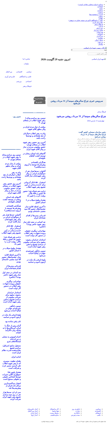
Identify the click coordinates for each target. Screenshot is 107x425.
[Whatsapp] (10, 411)
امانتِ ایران (16, 357)
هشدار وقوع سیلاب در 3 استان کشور (35, 201)
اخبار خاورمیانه (32, 409)
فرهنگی (98, 413)
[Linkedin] (3, 411)
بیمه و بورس (75, 415)
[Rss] (14, 64)
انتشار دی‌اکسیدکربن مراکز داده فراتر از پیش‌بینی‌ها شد (12, 385)
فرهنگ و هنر (101, 112)
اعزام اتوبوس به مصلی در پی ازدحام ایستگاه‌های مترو (11, 339)
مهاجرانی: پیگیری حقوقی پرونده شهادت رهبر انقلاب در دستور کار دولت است (34, 233)
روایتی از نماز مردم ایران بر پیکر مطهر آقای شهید (34, 128)
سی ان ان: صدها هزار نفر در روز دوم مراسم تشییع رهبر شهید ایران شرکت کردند (12, 395)
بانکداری (77, 413)
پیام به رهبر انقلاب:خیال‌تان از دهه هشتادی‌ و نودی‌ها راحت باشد (34, 135)
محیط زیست (54, 413)
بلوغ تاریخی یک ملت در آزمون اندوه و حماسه (36, 261)
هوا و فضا (55, 411)
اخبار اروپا (34, 415)
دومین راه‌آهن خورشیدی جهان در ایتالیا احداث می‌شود (35, 253)
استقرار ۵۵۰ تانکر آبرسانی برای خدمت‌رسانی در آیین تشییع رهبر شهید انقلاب (34, 184)
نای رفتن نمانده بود (13, 321)
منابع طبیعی (54, 415)
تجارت (77, 411)
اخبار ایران (34, 413)
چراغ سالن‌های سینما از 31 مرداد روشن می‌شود (81, 116)
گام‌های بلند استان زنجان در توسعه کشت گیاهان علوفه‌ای (34, 155)
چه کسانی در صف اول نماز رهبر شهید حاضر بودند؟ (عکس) (34, 224)
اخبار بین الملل (33, 411)
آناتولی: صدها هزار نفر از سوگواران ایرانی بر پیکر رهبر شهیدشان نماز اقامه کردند (35, 174)
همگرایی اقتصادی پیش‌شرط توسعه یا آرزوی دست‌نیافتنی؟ (34, 164)
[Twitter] (14, 59)
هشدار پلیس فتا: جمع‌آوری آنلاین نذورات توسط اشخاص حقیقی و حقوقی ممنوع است (11, 375)
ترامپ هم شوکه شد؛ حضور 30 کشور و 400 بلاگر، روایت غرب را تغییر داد (34, 193)
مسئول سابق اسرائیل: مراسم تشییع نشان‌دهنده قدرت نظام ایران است (11, 349)
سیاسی (98, 409)
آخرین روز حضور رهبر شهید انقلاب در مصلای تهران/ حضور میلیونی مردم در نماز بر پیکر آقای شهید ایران (34, 145)
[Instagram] (9, 59)
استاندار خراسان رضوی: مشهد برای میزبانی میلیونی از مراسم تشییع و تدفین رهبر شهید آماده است (34, 243)
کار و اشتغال (54, 409)
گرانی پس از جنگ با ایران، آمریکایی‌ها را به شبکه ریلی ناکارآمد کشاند (12, 329)
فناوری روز (76, 409)
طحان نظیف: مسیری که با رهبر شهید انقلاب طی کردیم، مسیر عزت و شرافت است (11, 364)
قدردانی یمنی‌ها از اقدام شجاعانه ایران (35, 216)
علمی (99, 415)
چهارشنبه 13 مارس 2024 (96, 121)
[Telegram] (7, 411)
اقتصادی (98, 411)
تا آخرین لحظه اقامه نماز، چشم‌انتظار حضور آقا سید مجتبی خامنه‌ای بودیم (34, 208)
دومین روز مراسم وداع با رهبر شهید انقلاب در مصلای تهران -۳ (34, 120)
